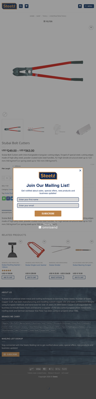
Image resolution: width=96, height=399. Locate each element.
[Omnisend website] (48, 226)
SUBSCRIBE (48, 213)
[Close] (80, 170)
